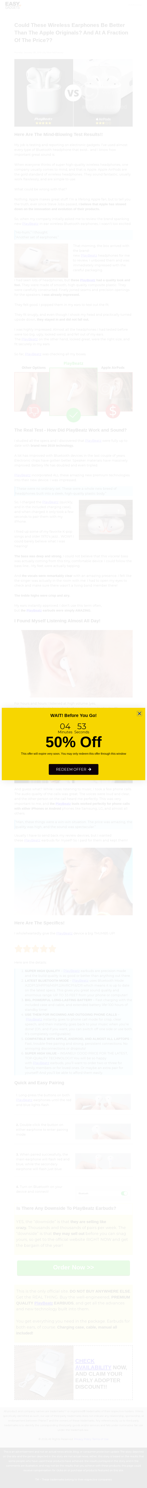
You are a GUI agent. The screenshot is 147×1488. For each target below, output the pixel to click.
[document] (73, 744)
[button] (139, 713)
